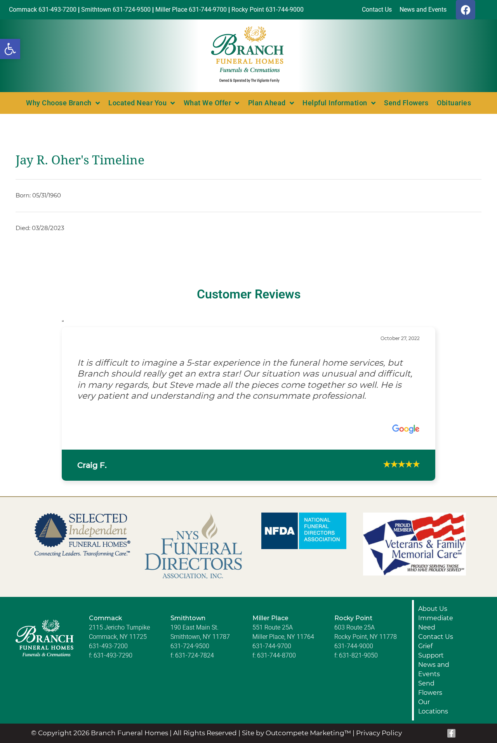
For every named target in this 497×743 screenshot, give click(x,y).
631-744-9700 (271, 634)
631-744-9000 (353, 634)
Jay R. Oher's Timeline (80, 160)
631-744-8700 (276, 644)
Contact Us (435, 625)
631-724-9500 (189, 634)
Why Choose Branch (59, 103)
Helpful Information (334, 103)
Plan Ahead (267, 103)
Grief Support (431, 639)
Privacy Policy (379, 722)
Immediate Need (435, 611)
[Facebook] (465, 9)
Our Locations (433, 695)
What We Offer (207, 103)
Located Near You (137, 103)
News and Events (433, 658)
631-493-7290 (113, 644)
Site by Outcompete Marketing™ (296, 722)
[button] (10, 49)
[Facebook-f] (451, 722)
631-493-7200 (108, 634)
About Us (432, 597)
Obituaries (454, 103)
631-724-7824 (194, 644)
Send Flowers (406, 103)
